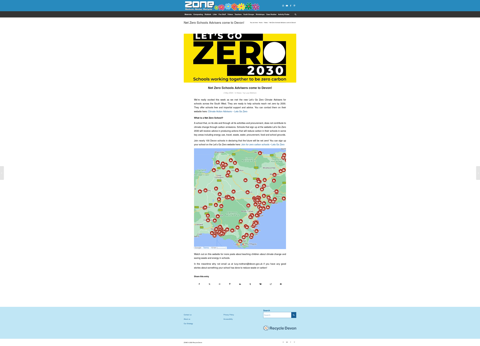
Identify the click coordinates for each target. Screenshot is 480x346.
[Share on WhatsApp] (220, 284)
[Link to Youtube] (287, 5)
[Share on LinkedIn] (240, 284)
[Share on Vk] (260, 284)
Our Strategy (188, 323)
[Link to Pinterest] (294, 5)
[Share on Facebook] (199, 284)
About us (187, 319)
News (239, 92)
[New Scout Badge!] (2, 173)
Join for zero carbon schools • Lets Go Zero (262, 144)
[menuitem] (188, 14)
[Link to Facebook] (290, 5)
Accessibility (228, 319)
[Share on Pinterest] (230, 284)
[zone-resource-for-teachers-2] (222, 5)
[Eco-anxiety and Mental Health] (478, 173)
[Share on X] (209, 284)
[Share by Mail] (281, 284)
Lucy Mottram (251, 92)
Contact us (188, 314)
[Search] (295, 14)
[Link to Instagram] (283, 5)
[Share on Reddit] (271, 284)
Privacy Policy (229, 314)
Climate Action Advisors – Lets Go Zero (227, 111)
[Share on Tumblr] (250, 284)
